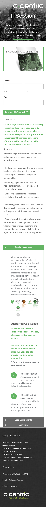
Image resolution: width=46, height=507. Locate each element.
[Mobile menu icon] (3, 6)
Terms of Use (12, 457)
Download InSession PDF (16, 112)
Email (7, 97)
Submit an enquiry (9, 486)
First (5, 91)
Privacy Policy (26, 457)
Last (26, 91)
